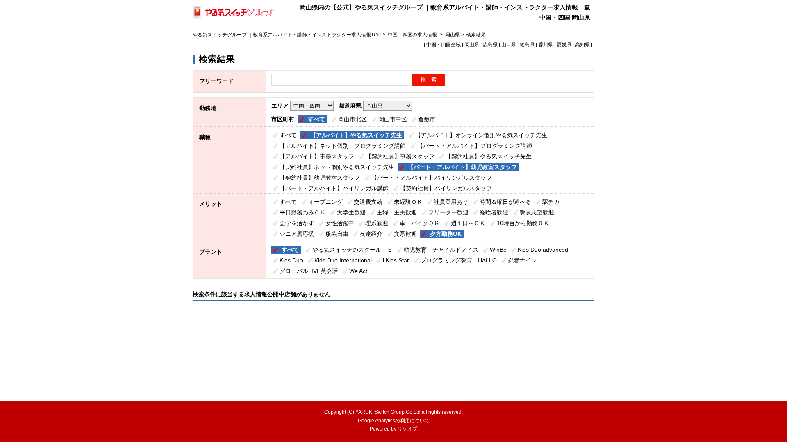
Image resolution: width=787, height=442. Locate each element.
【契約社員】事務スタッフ (400, 156)
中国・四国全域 (443, 44)
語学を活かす (297, 223)
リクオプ (407, 429)
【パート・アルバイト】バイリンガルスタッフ (431, 177)
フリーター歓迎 (448, 212)
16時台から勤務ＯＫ (523, 223)
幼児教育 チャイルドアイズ (441, 249)
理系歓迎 (376, 223)
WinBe (498, 249)
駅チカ (551, 201)
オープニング (325, 201)
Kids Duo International (343, 260)
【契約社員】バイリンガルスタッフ (446, 188)
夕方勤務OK (446, 233)
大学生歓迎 (351, 212)
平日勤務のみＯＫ (302, 212)
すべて (316, 119)
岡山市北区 (352, 119)
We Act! (359, 271)
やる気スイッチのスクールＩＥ (352, 249)
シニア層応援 (297, 233)
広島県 (490, 44)
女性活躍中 (339, 223)
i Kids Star (396, 260)
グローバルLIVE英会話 (309, 271)
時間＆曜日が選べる (505, 201)
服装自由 (336, 233)
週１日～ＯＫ (468, 223)
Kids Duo (291, 260)
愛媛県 (564, 44)
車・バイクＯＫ (420, 223)
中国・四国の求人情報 (413, 35)
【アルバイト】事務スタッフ (317, 156)
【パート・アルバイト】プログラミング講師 (474, 145)
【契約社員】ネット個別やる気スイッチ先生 (337, 167)
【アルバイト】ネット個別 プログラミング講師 (343, 145)
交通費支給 (368, 201)
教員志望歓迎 (537, 212)
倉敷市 (426, 119)
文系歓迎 (405, 233)
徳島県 (527, 44)
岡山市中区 (392, 119)
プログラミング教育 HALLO (459, 260)
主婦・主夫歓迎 (397, 212)
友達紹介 (370, 233)
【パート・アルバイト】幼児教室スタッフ (462, 167)
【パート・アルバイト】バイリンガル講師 (334, 188)
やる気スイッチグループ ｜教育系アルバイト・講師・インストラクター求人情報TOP (287, 35)
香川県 (545, 44)
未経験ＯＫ (408, 201)
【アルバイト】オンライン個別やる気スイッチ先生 (481, 135)
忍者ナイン (522, 260)
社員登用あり (451, 201)
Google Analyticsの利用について (394, 421)
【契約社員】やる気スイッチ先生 (489, 156)
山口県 (508, 44)
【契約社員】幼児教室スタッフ (320, 177)
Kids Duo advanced (543, 249)
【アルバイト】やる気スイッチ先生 (356, 135)
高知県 (582, 44)
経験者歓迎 (494, 212)
